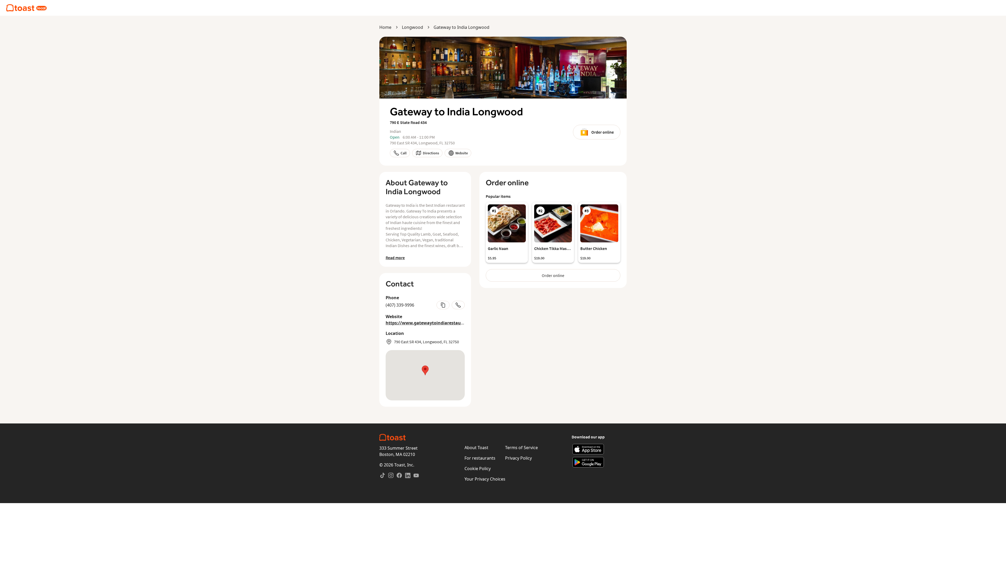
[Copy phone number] (443, 305)
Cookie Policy (477, 468)
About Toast (476, 447)
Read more (395, 257)
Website (461, 153)
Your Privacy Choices (484, 479)
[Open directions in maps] (425, 375)
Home (385, 27)
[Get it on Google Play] (588, 462)
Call (404, 153)
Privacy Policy (518, 458)
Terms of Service (521, 447)
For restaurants (479, 458)
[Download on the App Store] (588, 449)
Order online (602, 132)
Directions (431, 153)
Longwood (412, 27)
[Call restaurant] (458, 305)
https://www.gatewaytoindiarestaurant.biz (431, 323)
